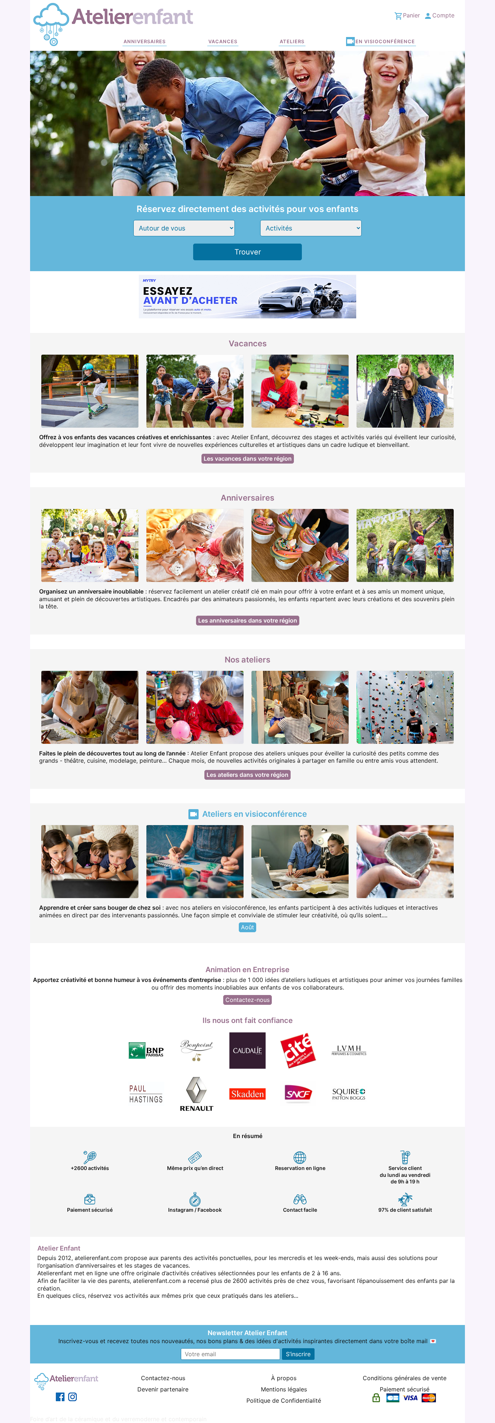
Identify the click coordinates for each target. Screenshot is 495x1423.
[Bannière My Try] (247, 296)
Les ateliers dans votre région (247, 774)
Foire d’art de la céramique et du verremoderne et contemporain (118, 1419)
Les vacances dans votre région (248, 458)
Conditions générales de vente (404, 1378)
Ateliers (292, 41)
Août (247, 927)
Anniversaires (145, 41)
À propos (283, 1378)
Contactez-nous (247, 999)
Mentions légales (284, 1389)
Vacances (222, 41)
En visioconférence (385, 41)
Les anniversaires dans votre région (247, 620)
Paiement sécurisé (404, 1389)
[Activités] (311, 228)
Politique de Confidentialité (283, 1400)
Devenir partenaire (162, 1389)
